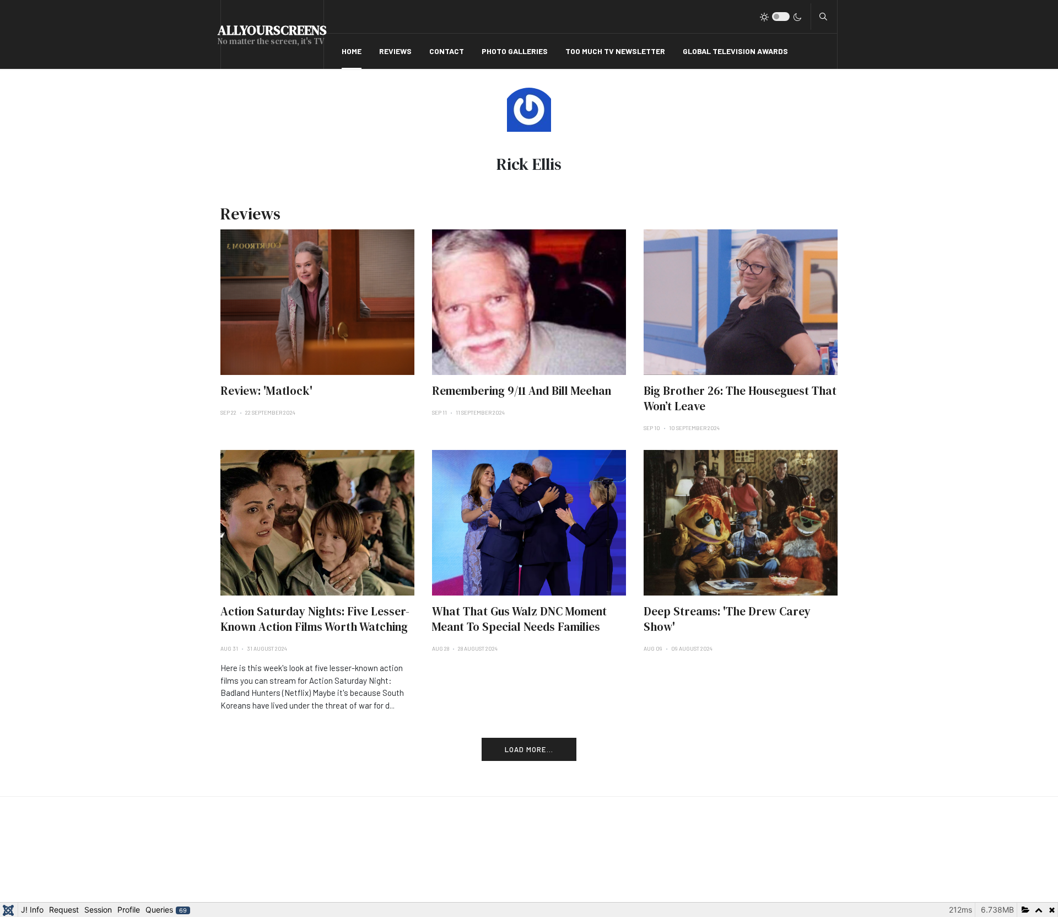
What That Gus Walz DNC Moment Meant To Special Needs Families (519, 619)
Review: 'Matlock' (266, 391)
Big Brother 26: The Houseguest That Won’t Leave (740, 398)
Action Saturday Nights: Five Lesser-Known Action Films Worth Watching (314, 619)
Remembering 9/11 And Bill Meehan (521, 391)
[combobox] (823, 16)
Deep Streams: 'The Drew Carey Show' (727, 619)
